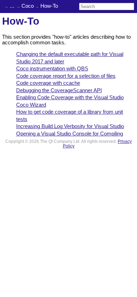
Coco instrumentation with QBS (52, 68)
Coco (27, 6)
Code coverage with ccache (48, 83)
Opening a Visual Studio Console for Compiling (69, 134)
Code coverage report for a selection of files (66, 76)
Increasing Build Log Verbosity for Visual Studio (70, 126)
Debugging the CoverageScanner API (59, 90)
